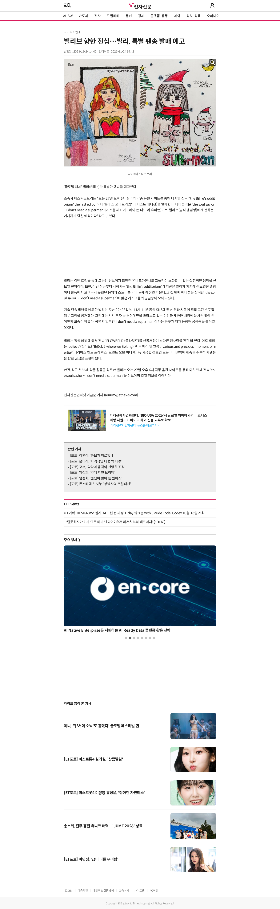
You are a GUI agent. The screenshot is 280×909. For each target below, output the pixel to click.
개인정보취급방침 (103, 890)
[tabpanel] (140, 590)
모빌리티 (113, 16)
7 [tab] (150, 638)
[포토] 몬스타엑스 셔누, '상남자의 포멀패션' (100, 484)
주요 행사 (72, 540)
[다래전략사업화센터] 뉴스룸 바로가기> (134, 425)
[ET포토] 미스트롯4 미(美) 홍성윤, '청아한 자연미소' (104, 792)
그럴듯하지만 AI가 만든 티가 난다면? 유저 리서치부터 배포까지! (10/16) (114, 522)
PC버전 (154, 890)
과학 (177, 16)
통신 (129, 16)
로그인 (69, 890)
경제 (141, 16)
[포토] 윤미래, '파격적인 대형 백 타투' (96, 461)
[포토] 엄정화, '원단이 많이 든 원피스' (96, 478)
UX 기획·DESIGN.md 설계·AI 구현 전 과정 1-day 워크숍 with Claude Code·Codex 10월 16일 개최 (134, 513)
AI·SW (68, 16)
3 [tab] (134, 638)
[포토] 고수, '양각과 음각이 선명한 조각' (97, 467)
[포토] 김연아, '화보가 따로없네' (92, 456)
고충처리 (124, 890)
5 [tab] (142, 638)
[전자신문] (140, 5)
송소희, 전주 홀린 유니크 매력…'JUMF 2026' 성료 (103, 826)
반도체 (83, 16)
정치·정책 (193, 16)
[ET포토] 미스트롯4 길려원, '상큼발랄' (93, 759)
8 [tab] (154, 638)
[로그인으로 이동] (212, 5)
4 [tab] (138, 638)
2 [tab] (130, 638)
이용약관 (83, 890)
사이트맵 (139, 890)
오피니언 (213, 16)
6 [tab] (146, 638)
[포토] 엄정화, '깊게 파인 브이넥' (92, 472)
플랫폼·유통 (159, 16)
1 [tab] (126, 638)
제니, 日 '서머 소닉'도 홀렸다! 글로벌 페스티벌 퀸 (101, 726)
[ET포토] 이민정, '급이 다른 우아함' (91, 859)
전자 (97, 16)
